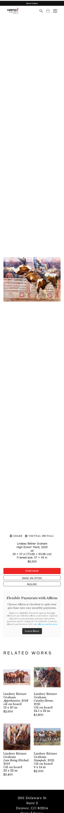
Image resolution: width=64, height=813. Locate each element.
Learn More (32, 631)
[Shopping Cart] (48, 11)
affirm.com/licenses (47, 624)
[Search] (41, 11)
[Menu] (55, 11)
